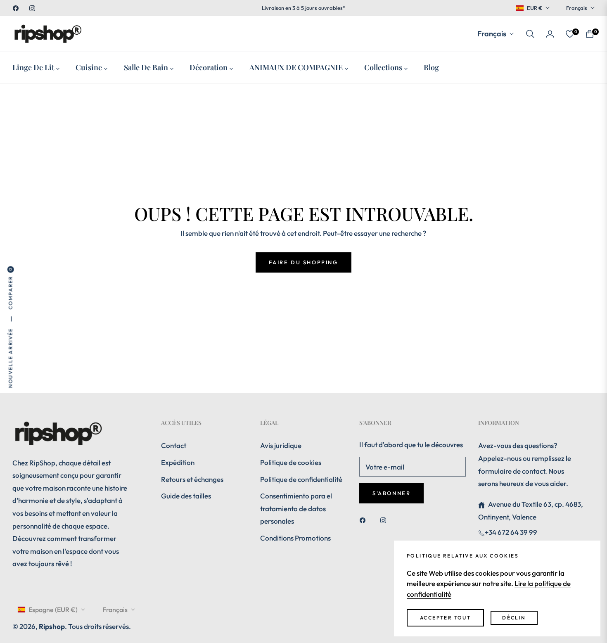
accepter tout (445, 618)
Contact (173, 445)
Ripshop (52, 626)
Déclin (514, 618)
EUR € (534, 8)
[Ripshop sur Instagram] (385, 519)
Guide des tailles (186, 495)
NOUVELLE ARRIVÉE (10, 358)
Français (576, 8)
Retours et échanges (192, 479)
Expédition (177, 462)
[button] (530, 34)
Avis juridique (280, 445)
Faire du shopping (303, 262)
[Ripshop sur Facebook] (364, 519)
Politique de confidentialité (301, 479)
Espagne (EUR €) (53, 609)
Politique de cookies (290, 462)
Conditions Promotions (295, 538)
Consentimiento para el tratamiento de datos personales (296, 508)
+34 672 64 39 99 (511, 532)
